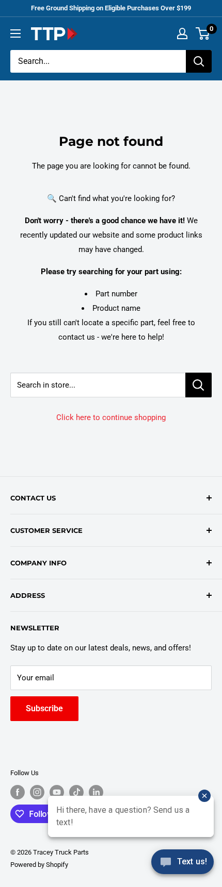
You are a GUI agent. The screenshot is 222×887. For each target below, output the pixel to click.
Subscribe (44, 708)
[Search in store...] (198, 385)
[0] (203, 33)
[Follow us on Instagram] (37, 792)
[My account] (182, 33)
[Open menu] (15, 33)
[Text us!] (182, 865)
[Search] (199, 61)
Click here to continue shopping (111, 417)
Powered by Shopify (39, 864)
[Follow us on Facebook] (17, 792)
